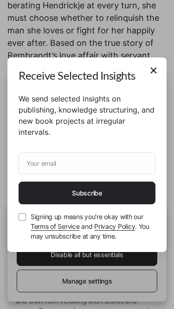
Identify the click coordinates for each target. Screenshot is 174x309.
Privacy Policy (114, 226)
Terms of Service (55, 226)
